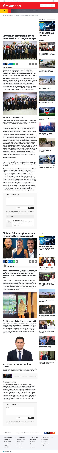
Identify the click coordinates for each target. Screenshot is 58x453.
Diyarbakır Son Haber (21, 439)
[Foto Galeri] (54, 1)
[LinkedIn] (11, 64)
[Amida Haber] (12, 5)
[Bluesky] (9, 64)
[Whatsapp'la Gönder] (14, 64)
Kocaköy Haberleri (7, 446)
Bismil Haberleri (20, 445)
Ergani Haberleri (45, 445)
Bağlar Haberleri (33, 439)
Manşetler (7, 1)
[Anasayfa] (3, 1)
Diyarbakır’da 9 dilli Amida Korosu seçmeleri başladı (27, 10)
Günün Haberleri (12, 1)
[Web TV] (52, 1)
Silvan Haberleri (20, 446)
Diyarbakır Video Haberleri (47, 437)
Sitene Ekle (21, 1)
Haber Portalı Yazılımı (8, 451)
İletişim (25, 432)
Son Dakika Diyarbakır (21, 437)
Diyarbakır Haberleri (8, 437)
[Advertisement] (20, 26)
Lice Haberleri (32, 441)
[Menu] (42, 6)
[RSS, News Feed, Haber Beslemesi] (54, 433)
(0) (18, 225)
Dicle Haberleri (32, 445)
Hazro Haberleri (20, 443)
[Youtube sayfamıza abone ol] (51, 433)
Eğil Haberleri (32, 443)
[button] (30, 64)
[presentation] (6, 11)
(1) (20, 225)
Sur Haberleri (45, 439)
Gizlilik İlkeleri (30, 432)
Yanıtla (15, 225)
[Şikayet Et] (32, 225)
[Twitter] (6, 64)
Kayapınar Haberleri (20, 441)
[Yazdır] (17, 64)
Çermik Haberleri (45, 443)
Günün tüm (51, 10)
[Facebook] (4, 64)
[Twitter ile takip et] (48, 433)
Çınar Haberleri (32, 446)
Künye (22, 432)
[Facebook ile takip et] (45, 433)
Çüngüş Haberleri (7, 445)
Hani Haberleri (6, 443)
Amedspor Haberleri (8, 439)
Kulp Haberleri (45, 441)
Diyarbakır (11, 15)
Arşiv (17, 1)
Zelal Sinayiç (10, 266)
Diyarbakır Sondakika (34, 437)
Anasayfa (6, 15)
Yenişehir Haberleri (7, 441)
